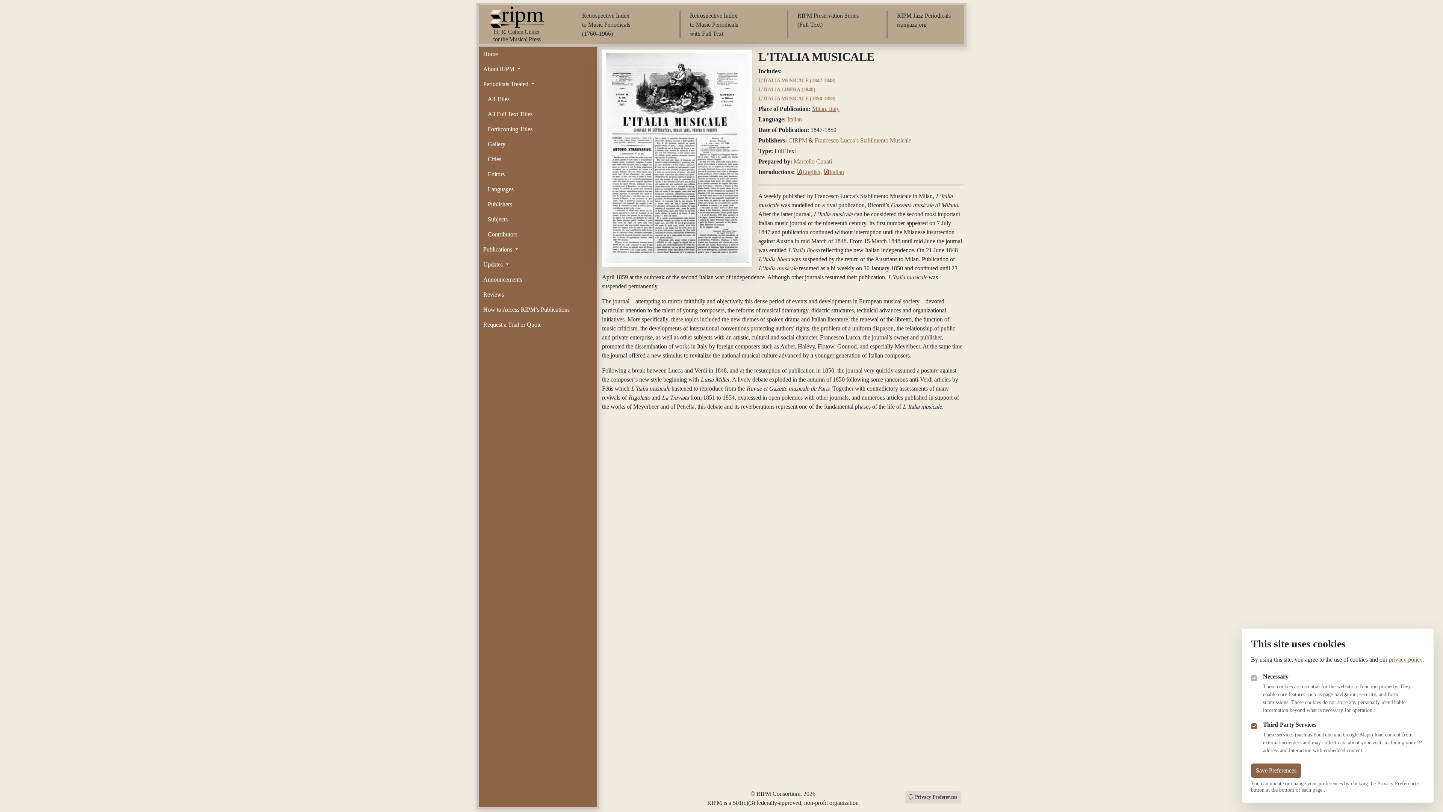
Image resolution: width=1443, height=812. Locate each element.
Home (490, 54)
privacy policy (1405, 659)
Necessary (1276, 676)
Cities (494, 159)
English (811, 172)
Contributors (502, 234)
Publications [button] (498, 249)
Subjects (498, 219)
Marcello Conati (813, 161)
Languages (501, 189)
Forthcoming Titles (510, 129)
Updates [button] (493, 264)
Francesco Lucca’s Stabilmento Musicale (863, 140)
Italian (794, 119)
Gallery (496, 144)
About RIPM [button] (499, 69)
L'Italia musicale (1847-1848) (797, 80)
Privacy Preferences (936, 797)
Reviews (493, 294)
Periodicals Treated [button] (506, 84)
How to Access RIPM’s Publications (526, 309)
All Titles (499, 99)
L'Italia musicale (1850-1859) (797, 99)
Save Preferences (1276, 770)
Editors (496, 174)
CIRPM (797, 140)
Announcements (502, 279)
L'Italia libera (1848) (786, 89)
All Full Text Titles (510, 114)
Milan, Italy (825, 109)
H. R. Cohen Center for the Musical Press (517, 35)
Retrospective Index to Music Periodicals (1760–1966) (606, 24)
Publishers (500, 204)
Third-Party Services (1289, 724)
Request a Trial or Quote (512, 324)
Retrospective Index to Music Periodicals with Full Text (714, 24)
